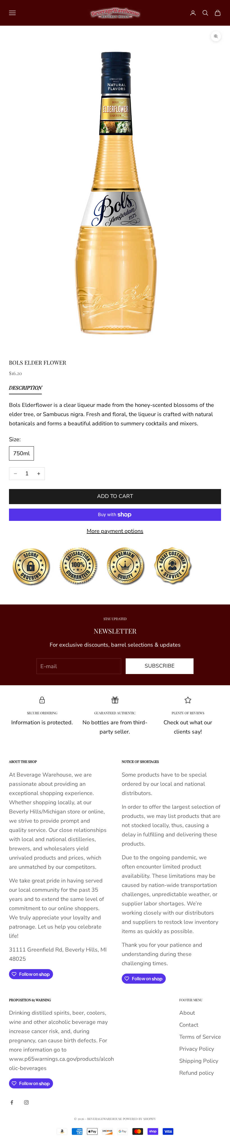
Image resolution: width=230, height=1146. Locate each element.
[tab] (25, 389)
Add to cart (115, 496)
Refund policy (196, 1073)
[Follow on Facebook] (12, 1102)
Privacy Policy (196, 1049)
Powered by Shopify (139, 1119)
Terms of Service (200, 1037)
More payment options (115, 531)
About (187, 1013)
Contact (188, 1025)
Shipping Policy (198, 1061)
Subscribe (159, 666)
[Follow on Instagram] (26, 1102)
